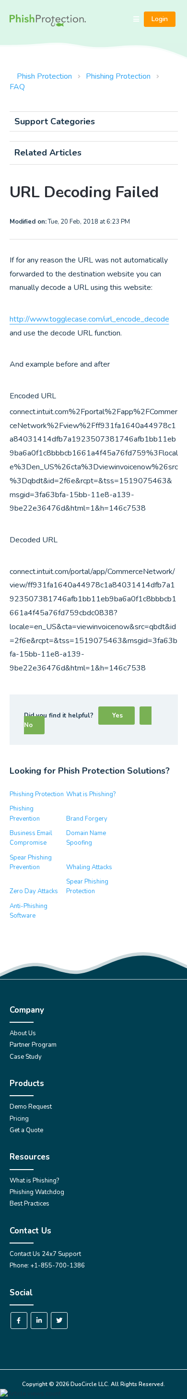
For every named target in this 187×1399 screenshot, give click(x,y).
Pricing (19, 1118)
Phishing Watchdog (37, 1192)
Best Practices (29, 1203)
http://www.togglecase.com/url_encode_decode (89, 319)
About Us (23, 1033)
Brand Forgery (86, 818)
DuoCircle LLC (89, 1384)
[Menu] (136, 19)
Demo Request (31, 1106)
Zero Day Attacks (34, 891)
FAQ (17, 87)
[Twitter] (59, 1320)
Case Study (26, 1056)
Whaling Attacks (89, 867)
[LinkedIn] (39, 1320)
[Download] (75, 710)
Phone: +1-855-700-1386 (47, 1265)
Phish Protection (44, 76)
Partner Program (33, 1044)
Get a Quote (26, 1130)
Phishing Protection (118, 76)
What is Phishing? (91, 794)
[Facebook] (19, 1320)
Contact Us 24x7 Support (45, 1254)
